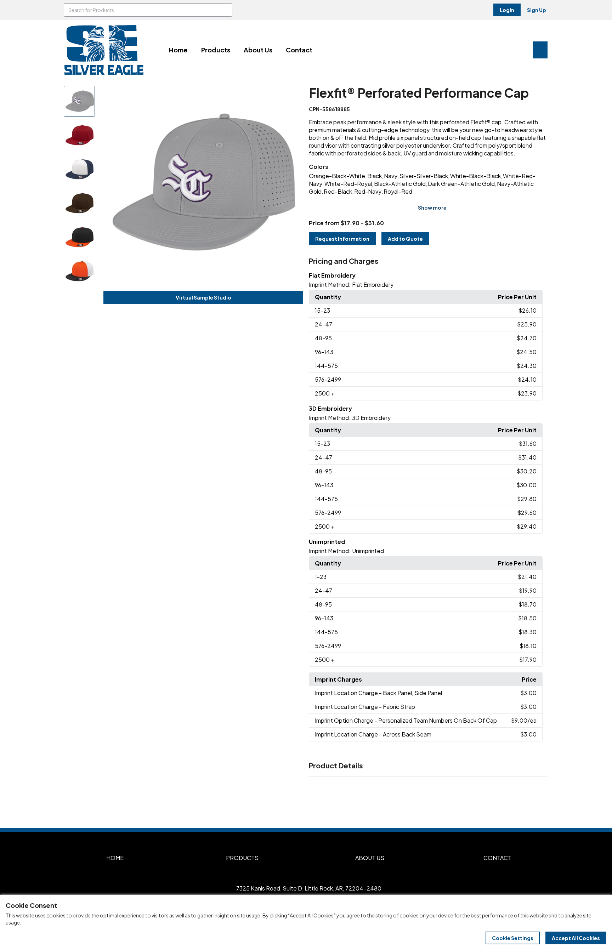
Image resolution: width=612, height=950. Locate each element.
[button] (428, 261)
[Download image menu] (294, 95)
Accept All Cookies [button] (576, 938)
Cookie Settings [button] (512, 938)
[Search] (225, 10)
